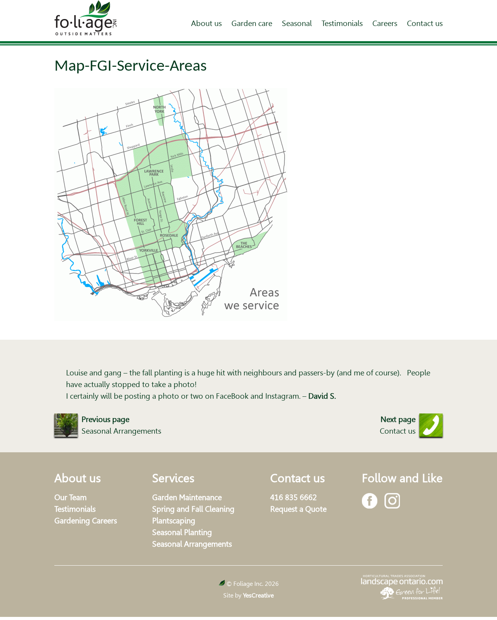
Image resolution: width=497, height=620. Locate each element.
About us (206, 23)
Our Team (70, 497)
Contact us (425, 23)
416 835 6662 (293, 497)
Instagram (392, 501)
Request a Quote (298, 509)
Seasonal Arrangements (192, 544)
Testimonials (342, 23)
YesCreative (258, 595)
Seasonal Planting (182, 532)
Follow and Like (402, 478)
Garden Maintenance (187, 497)
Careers (384, 23)
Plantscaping (173, 520)
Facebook (369, 501)
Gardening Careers (85, 520)
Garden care (251, 23)
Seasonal (297, 23)
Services (173, 478)
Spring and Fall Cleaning (193, 509)
